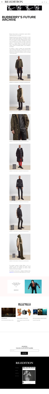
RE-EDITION (24, 346)
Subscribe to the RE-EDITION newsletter (24, 348)
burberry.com (11, 272)
